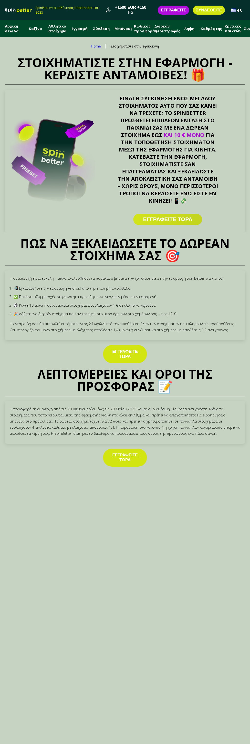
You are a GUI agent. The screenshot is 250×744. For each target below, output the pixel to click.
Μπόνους (123, 28)
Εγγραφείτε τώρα (125, 354)
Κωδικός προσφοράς (145, 28)
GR (239, 10)
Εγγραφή (79, 28)
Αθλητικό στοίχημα (57, 28)
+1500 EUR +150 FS (130, 10)
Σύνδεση (101, 28)
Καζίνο (35, 28)
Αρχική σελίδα (12, 28)
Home (96, 46)
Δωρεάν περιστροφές (167, 28)
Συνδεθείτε (209, 10)
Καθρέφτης (211, 28)
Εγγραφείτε (173, 10)
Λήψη (189, 28)
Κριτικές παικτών (233, 28)
